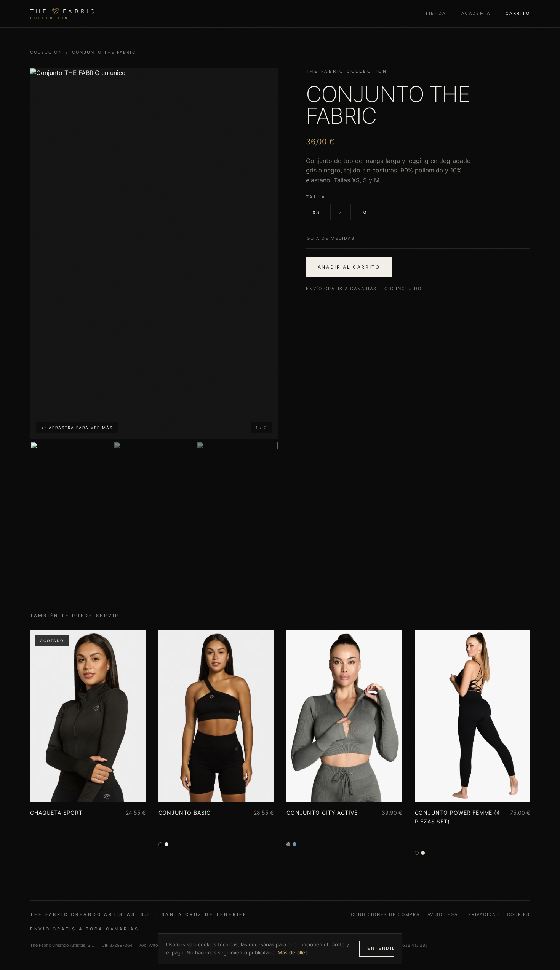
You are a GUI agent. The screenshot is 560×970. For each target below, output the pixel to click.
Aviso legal (444, 914)
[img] (154, 253)
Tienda (435, 13)
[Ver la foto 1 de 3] (70, 502)
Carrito (518, 13)
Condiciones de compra (385, 914)
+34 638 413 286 (410, 945)
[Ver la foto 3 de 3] (237, 502)
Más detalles (293, 952)
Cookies (518, 914)
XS (316, 212)
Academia (475, 13)
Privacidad (483, 914)
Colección (46, 52)
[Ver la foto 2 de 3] (154, 502)
